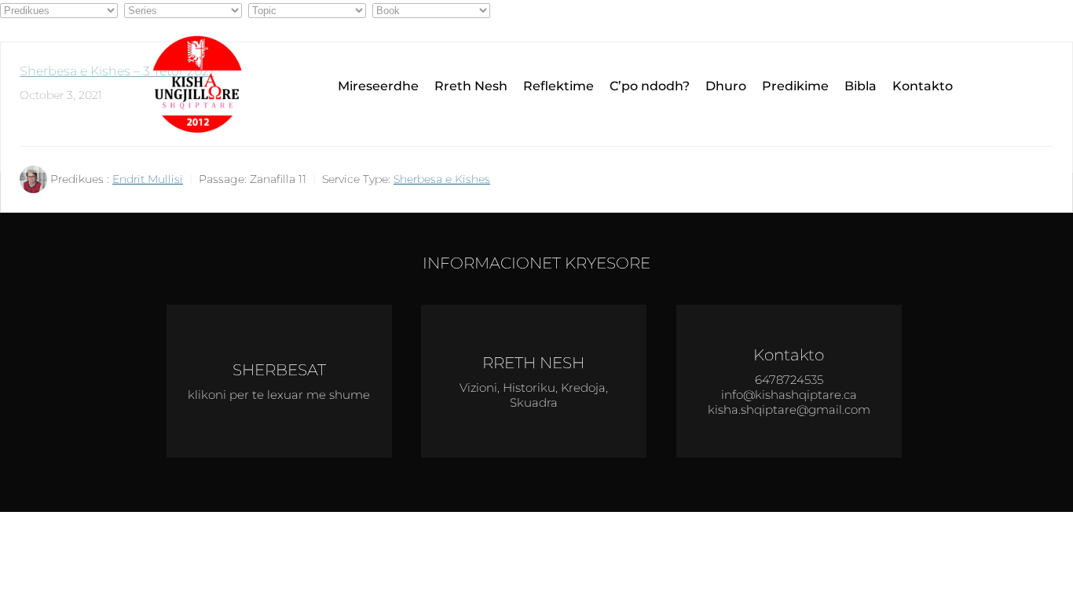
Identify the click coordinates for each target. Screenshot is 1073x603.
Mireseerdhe (378, 86)
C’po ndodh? (650, 86)
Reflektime (558, 86)
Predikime (795, 86)
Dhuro (725, 86)
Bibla (860, 86)
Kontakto (922, 86)
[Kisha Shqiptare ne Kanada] (202, 86)
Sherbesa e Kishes (442, 179)
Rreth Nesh (470, 86)
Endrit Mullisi (147, 179)
